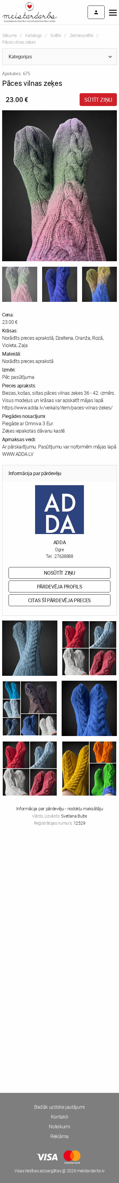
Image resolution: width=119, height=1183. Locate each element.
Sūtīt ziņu (98, 99)
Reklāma (59, 1136)
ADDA (59, 542)
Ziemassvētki (81, 35)
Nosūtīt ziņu (59, 573)
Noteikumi (59, 1126)
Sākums (9, 35)
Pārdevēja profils (59, 586)
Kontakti (59, 1116)
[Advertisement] (59, 898)
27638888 (63, 556)
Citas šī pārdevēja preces (59, 600)
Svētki (55, 35)
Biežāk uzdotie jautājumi (59, 1107)
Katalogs (33, 35)
